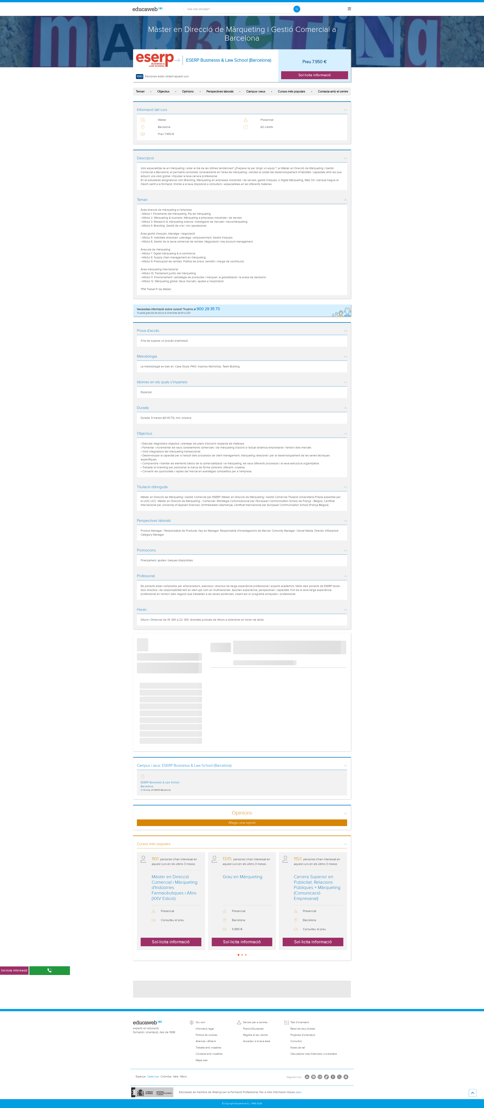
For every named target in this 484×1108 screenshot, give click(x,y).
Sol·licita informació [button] (315, 75)
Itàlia (175, 1076)
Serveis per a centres (255, 1022)
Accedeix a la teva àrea (256, 1041)
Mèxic (183, 1076)
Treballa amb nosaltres (208, 1047)
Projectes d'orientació (302, 1035)
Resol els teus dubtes (302, 1028)
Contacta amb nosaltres (209, 1053)
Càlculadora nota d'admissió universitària (313, 1053)
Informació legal (205, 1028)
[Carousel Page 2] (242, 955)
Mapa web (202, 1060)
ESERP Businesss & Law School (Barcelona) (228, 60)
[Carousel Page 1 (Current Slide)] (238, 955)
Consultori (296, 1041)
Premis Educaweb (253, 1028)
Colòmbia (166, 1076)
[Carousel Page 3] (246, 955)
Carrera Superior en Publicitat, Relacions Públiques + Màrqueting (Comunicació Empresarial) (317, 887)
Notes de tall (297, 1047)
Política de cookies (206, 1035)
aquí (298, 1092)
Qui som (200, 1022)
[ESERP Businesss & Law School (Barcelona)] (155, 60)
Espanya (140, 1076)
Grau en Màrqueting (242, 877)
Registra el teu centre (255, 1035)
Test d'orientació (299, 1022)
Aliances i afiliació (206, 1041)
